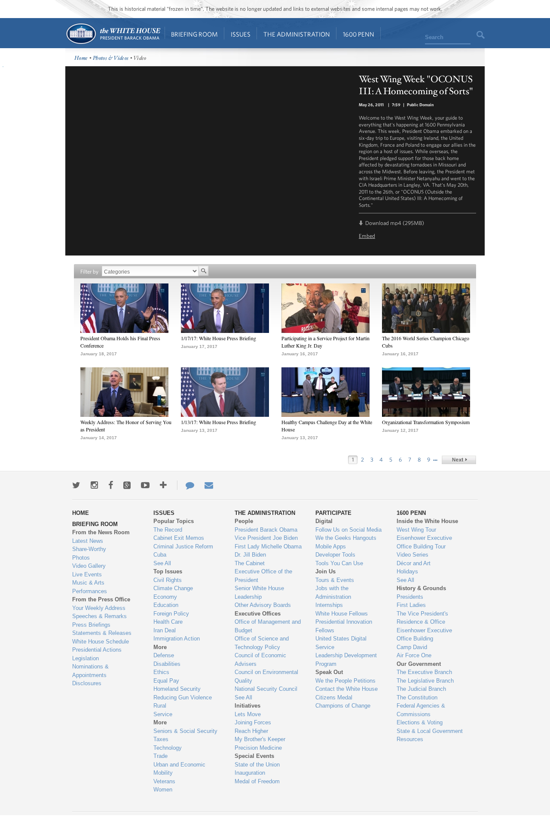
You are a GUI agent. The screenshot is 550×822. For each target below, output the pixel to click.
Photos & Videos (111, 58)
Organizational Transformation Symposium (426, 422)
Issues (241, 34)
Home (112, 33)
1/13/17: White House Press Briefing (218, 422)
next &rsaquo (459, 460)
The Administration (296, 34)
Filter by (89, 271)
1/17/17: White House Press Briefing (218, 338)
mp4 (395, 223)
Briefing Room (194, 34)
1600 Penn (358, 34)
